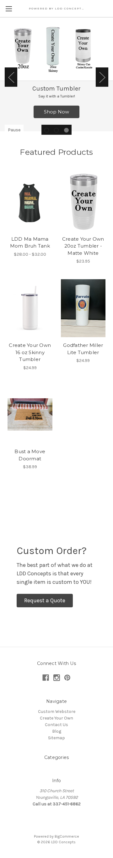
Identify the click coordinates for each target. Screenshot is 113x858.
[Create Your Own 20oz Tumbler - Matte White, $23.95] (83, 201)
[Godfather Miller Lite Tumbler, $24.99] (83, 308)
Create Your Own (56, 718)
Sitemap (56, 737)
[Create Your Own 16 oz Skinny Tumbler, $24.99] (30, 308)
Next (102, 77)
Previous (11, 77)
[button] (45, 600)
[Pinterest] (67, 677)
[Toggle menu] (8, 8)
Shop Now (56, 112)
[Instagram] (56, 677)
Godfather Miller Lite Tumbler (83, 348)
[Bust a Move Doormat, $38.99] (30, 414)
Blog (56, 731)
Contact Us (56, 724)
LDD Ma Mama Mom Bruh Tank (30, 242)
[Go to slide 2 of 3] (56, 130)
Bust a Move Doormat (29, 455)
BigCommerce (67, 836)
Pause (14, 130)
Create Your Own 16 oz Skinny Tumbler (30, 352)
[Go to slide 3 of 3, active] (66, 130)
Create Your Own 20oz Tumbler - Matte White (83, 246)
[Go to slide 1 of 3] (46, 130)
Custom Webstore (56, 711)
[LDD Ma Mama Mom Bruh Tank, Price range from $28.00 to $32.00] (30, 201)
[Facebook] (45, 677)
